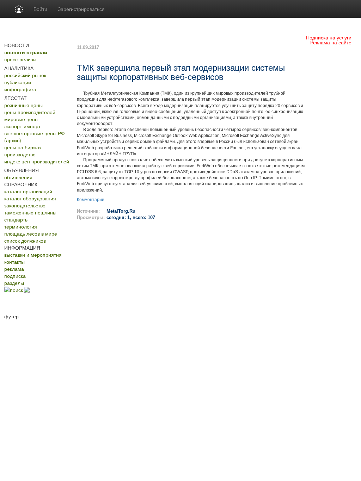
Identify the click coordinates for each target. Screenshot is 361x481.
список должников (25, 240)
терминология (20, 226)
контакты (14, 261)
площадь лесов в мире (30, 233)
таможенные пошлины (30, 212)
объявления (18, 177)
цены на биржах (23, 147)
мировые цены (21, 119)
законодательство (24, 205)
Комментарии (90, 199)
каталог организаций (28, 191)
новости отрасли (25, 52)
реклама (14, 268)
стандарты (16, 219)
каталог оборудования (30, 198)
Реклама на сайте (330, 42)
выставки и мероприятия (33, 254)
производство (20, 154)
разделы (14, 282)
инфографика (20, 89)
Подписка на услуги (328, 37)
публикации (17, 82)
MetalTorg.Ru (120, 211)
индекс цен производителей (36, 161)
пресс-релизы (20, 59)
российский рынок (25, 75)
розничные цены (23, 104)
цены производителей (29, 111)
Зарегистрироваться (81, 8)
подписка (15, 275)
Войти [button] (40, 8)
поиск (16, 289)
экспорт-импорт (22, 126)
